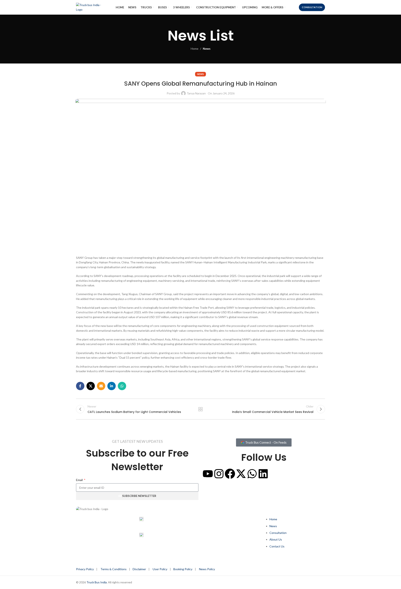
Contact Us (276, 546)
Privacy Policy (85, 569)
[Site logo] (91, 7)
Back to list (201, 409)
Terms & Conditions (114, 569)
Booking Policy (182, 569)
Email (79, 480)
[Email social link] (101, 386)
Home (194, 48)
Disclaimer (139, 569)
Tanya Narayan (196, 93)
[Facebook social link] (80, 386)
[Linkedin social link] (111, 386)
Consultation (312, 7)
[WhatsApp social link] (122, 386)
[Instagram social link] (97, 524)
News (207, 48)
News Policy (207, 569)
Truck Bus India (96, 582)
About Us (275, 539)
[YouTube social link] (106, 524)
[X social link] (90, 386)
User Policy (160, 569)
